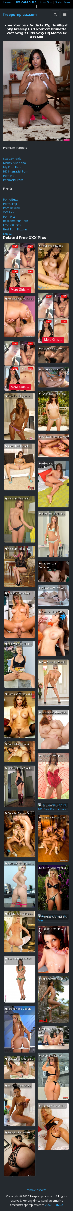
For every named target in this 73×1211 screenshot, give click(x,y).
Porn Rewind (11, 208)
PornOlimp (10, 204)
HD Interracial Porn (15, 171)
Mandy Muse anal (14, 163)
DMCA (59, 1205)
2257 (48, 1205)
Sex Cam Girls (12, 159)
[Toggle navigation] (64, 14)
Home (7, 2)
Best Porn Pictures (15, 229)
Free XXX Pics (12, 225)
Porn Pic (8, 176)
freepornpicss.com (20, 14)
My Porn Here (12, 167)
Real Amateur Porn (15, 221)
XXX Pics (8, 212)
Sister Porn (62, 2)
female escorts (36, 1190)
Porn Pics (9, 216)
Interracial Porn (13, 180)
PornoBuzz (10, 199)
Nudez (7, 233)
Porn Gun (46, 2)
